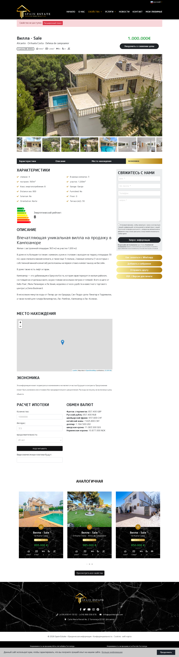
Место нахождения (101, 161)
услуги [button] (109, 11)
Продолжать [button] (166, 652)
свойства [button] (94, 11)
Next (159, 95)
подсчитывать (40, 448)
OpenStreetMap (91, 370)
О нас (81, 11)
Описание (60, 161)
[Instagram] (93, 609)
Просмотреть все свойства (89, 573)
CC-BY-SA (108, 370)
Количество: (23, 411)
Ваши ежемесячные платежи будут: (34, 454)
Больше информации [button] (112, 652)
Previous (20, 95)
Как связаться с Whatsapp (139, 257)
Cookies (117, 636)
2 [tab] (89, 564)
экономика (133, 161)
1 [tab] (87, 564)
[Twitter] (84, 609)
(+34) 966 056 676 (87, 614)
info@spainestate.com (113, 614)
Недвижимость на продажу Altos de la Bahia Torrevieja (52, 646)
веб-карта (126, 636)
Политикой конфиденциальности (129, 229)
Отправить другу (139, 270)
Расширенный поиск (53, 23)
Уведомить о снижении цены (139, 46)
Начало (71, 11)
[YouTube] (89, 609)
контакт (138, 11)
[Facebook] (80, 609)
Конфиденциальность (102, 636)
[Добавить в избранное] (41, 527)
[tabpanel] (41, 525)
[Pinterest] (98, 609)
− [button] (20, 326)
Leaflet (75, 370)
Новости (124, 11)
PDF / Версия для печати (139, 276)
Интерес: (21, 423)
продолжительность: (27, 434)
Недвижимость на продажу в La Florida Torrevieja (127, 646)
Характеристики (27, 161)
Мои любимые (154, 11)
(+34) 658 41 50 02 (68, 614)
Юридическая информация (79, 636)
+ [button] (20, 322)
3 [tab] (92, 564)
